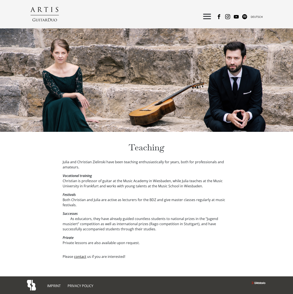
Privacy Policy (80, 285)
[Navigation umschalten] (207, 16)
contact (80, 256)
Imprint (54, 285)
